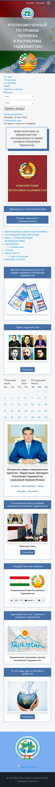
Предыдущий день (13, 114)
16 (46, 404)
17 (5, 411)
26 (19, 417)
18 (12, 411)
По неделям (10, 83)
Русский (40, 3)
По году (8, 77)
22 (39, 411)
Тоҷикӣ (30, 3)
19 (19, 411)
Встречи (15, 486)
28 (32, 417)
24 (5, 417)
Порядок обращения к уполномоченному (27, 219)
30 (46, 417)
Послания (33, 491)
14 (32, 404)
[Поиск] (8, 92)
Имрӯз (7, 86)
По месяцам (10, 80)
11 (12, 404)
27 (26, 417)
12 (19, 404)
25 (12, 417)
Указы (41, 486)
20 (26, 411)
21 (32, 411)
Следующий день (12, 120)
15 (39, 404)
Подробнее (27, 369)
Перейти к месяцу (13, 89)
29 (39, 417)
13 (26, 404)
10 (5, 404)
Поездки (21, 491)
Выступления (29, 486)
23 (46, 411)
